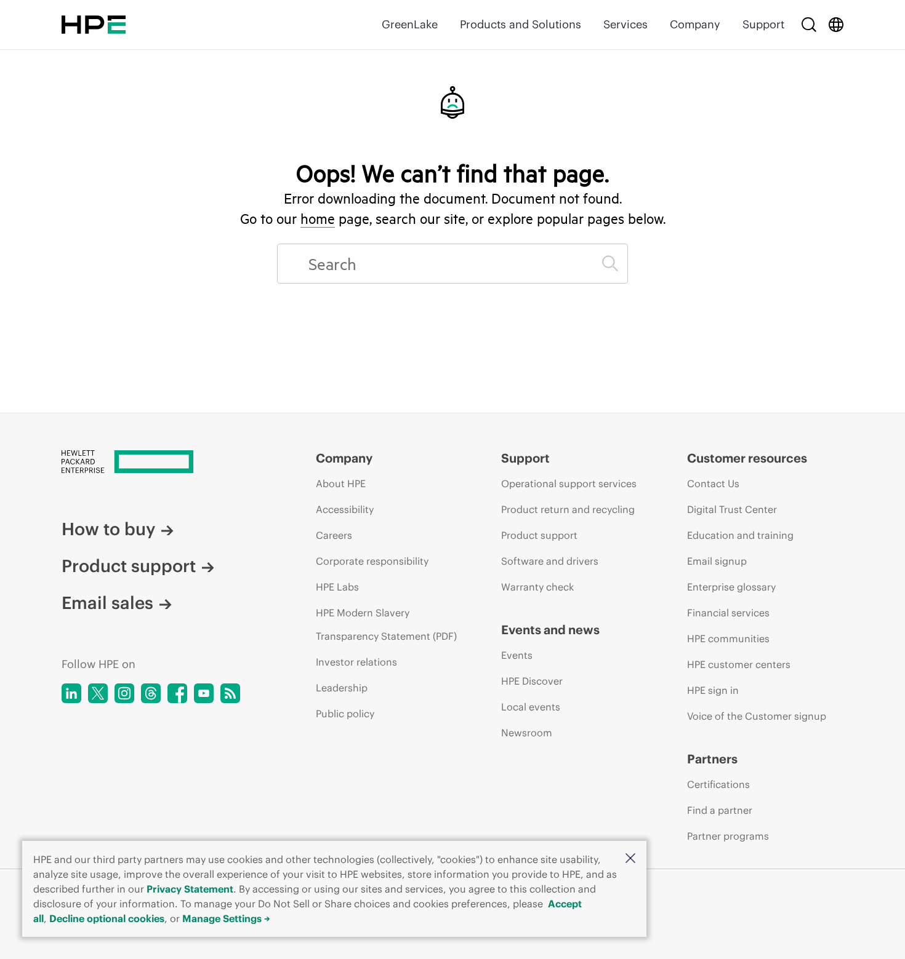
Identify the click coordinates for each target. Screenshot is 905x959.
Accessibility (345, 509)
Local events (530, 707)
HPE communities (728, 638)
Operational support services (569, 483)
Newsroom (526, 732)
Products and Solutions (520, 24)
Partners (712, 758)
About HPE (341, 483)
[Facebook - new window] (177, 693)
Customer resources (747, 458)
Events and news (550, 629)
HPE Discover (532, 681)
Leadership (342, 688)
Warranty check (537, 587)
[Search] (809, 24)
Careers (334, 535)
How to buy (108, 529)
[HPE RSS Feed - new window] (230, 693)
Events (517, 655)
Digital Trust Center (732, 509)
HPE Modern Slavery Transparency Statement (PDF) (386, 624)
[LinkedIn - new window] (71, 693)
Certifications (718, 784)
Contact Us (713, 483)
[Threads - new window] (151, 693)
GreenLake (410, 24)
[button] (630, 859)
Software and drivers (549, 561)
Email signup (717, 561)
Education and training (740, 535)
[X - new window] (98, 693)
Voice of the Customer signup (756, 716)
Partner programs (728, 836)
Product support (129, 566)
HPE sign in (713, 690)
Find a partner (719, 810)
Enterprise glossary (731, 587)
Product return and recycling (568, 509)
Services (625, 24)
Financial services (728, 613)
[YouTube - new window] (204, 693)
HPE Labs (337, 587)
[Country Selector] (836, 24)
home (317, 218)
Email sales (107, 603)
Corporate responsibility (372, 561)
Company (695, 24)
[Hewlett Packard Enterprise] (94, 24)
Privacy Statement (190, 889)
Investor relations (356, 662)
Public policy (345, 713)
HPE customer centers (738, 664)
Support (763, 24)
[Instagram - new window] (124, 693)
